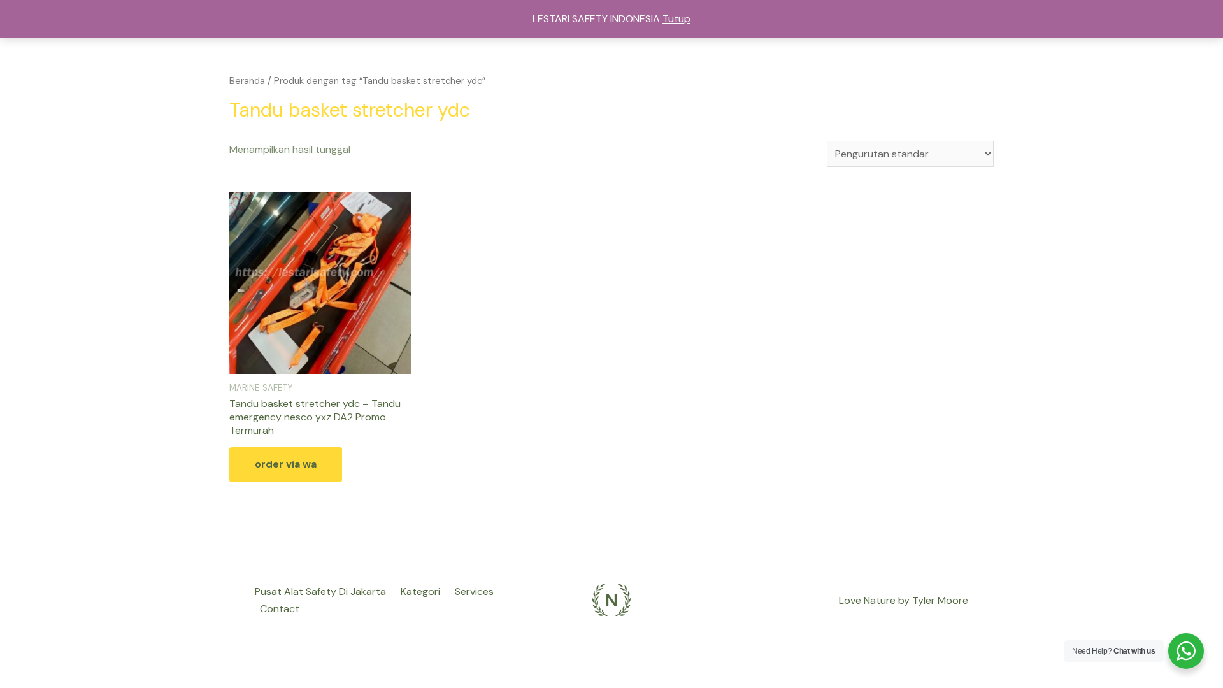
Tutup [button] (676, 18)
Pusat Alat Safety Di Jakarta (320, 591)
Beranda (247, 81)
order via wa (286, 464)
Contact (279, 608)
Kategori (420, 591)
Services (474, 591)
